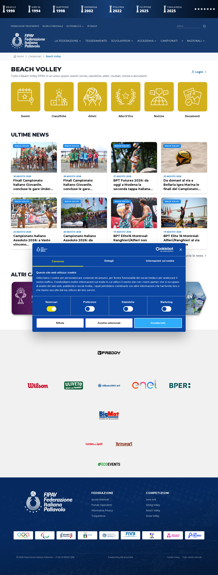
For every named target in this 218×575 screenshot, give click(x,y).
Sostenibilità (73, 26)
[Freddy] (109, 352)
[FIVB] (130, 535)
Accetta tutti (158, 322)
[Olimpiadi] (23, 535)
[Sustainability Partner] (109, 464)
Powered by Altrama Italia (120, 557)
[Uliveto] (73, 385)
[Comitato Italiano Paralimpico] (109, 535)
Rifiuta (60, 322)
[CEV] (152, 535)
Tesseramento (96, 40)
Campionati (169, 40)
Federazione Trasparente (25, 26)
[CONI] (87, 535)
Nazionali (194, 40)
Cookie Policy (173, 557)
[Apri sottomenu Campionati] (182, 40)
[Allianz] (109, 385)
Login (199, 72)
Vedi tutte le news (190, 256)
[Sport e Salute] (66, 535)
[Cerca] (204, 26)
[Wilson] (38, 385)
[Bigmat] (109, 415)
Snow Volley (152, 515)
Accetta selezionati (109, 322)
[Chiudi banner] (181, 249)
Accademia (145, 40)
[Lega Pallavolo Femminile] (173, 535)
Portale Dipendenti (101, 505)
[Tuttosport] (124, 444)
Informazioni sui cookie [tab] (160, 260)
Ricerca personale (53, 26)
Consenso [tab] (58, 261)
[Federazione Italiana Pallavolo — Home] (28, 41)
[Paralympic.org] (44, 535)
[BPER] (180, 385)
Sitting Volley (153, 505)
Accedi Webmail (100, 499)
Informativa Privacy (102, 510)
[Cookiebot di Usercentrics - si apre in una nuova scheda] (158, 249)
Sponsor (92, 26)
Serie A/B (151, 499)
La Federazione (66, 40)
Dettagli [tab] (109, 260)
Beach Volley (153, 510)
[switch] (90, 309)
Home (20, 56)
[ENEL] (144, 385)
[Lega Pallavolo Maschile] (194, 535)
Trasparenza (98, 515)
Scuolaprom (120, 40)
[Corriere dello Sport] (94, 444)
